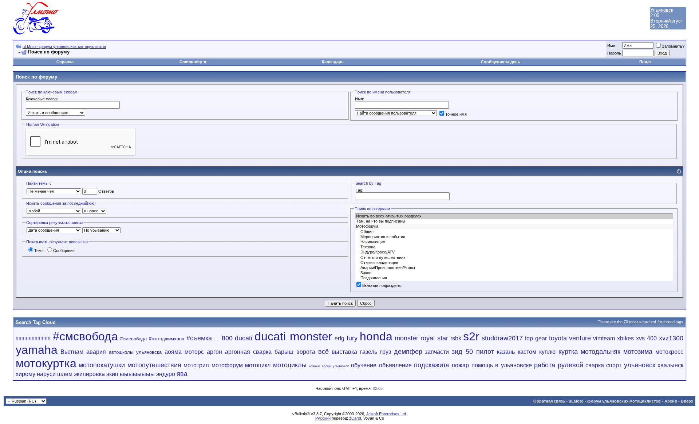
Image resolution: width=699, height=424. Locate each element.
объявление (395, 365)
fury (352, 338)
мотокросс (669, 352)
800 (227, 338)
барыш (284, 352)
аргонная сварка (248, 352)
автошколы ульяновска (135, 352)
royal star (434, 338)
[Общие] (514, 232)
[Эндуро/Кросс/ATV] (514, 252)
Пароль (614, 53)
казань (506, 352)
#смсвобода (85, 336)
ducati (243, 338)
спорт (613, 365)
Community (190, 62)
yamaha (37, 349)
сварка (594, 365)
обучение (363, 365)
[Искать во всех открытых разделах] (514, 216)
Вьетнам (71, 352)
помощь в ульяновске (501, 365)
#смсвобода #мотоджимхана (152, 338)
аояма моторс (184, 352)
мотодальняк (600, 351)
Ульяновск (661, 10)
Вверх (687, 401)
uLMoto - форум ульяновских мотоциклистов (64, 46)
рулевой (570, 365)
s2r (471, 336)
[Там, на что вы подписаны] (514, 221)
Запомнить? (673, 46)
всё (323, 351)
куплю (547, 352)
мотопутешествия (154, 365)
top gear (536, 338)
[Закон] (514, 273)
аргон (214, 352)
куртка (568, 351)
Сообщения (64, 250)
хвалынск (670, 365)
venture (580, 338)
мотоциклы (290, 365)
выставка (344, 352)
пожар (460, 365)
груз (385, 352)
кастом (527, 352)
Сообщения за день (500, 62)
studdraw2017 (502, 338)
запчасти (437, 352)
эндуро (165, 374)
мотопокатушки (102, 365)
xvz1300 (671, 338)
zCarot (355, 418)
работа (544, 365)
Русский (323, 418)
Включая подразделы (382, 285)
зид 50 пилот (473, 351)
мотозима (637, 351)
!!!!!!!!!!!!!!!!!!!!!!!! (33, 338)
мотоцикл (257, 365)
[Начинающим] (514, 242)
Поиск (645, 62)
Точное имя (456, 114)
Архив (670, 401)
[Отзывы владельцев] (514, 262)
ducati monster (293, 336)
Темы (39, 250)
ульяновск (639, 365)
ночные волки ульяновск (329, 366)
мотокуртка (46, 363)
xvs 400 (646, 338)
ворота (305, 352)
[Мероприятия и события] (514, 237)
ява (182, 373)
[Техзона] (514, 247)
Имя (611, 45)
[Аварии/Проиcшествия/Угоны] (514, 268)
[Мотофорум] (514, 226)
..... (217, 339)
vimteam (604, 338)
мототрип (196, 365)
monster (406, 338)
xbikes (625, 338)
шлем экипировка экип (87, 374)
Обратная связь (549, 401)
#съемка (199, 338)
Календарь (333, 62)
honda (376, 336)
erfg (339, 338)
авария (96, 352)
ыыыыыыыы (137, 374)
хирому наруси (36, 374)
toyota (558, 338)
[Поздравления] (514, 278)
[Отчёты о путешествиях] (514, 257)
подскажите (432, 365)
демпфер (408, 351)
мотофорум (227, 365)
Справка (65, 62)
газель (368, 352)
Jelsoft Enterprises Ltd (386, 414)
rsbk (455, 338)
